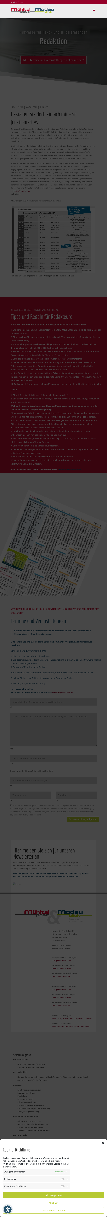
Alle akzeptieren (53, 1195)
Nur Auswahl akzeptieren (53, 1210)
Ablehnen (53, 1202)
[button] (102, 1142)
